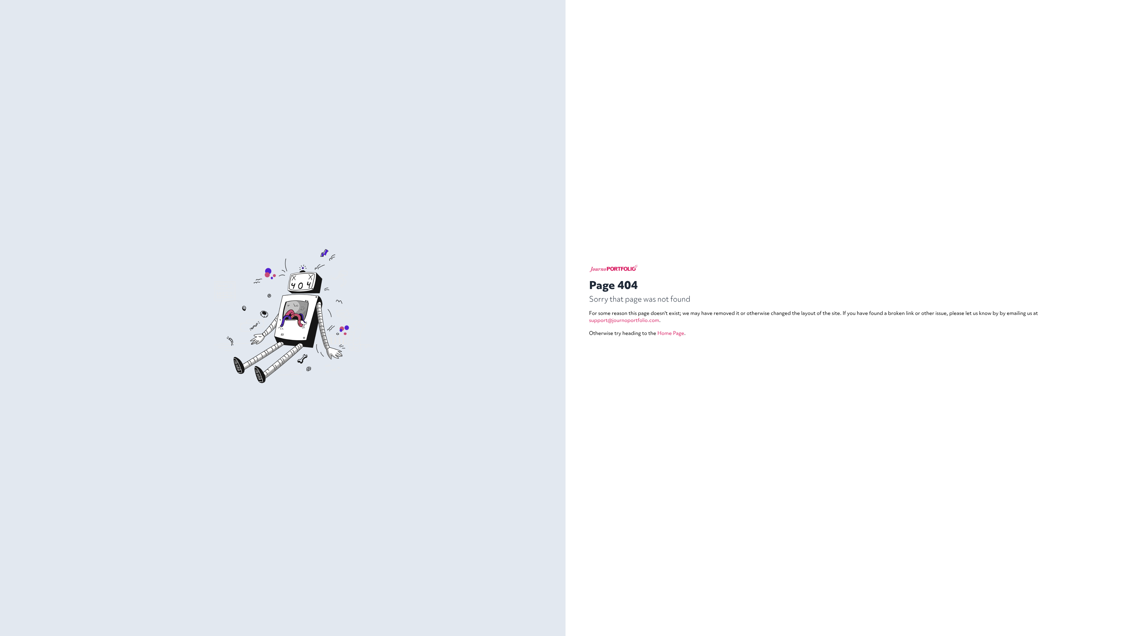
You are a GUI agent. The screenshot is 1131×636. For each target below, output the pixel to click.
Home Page (670, 333)
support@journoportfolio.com (624, 320)
